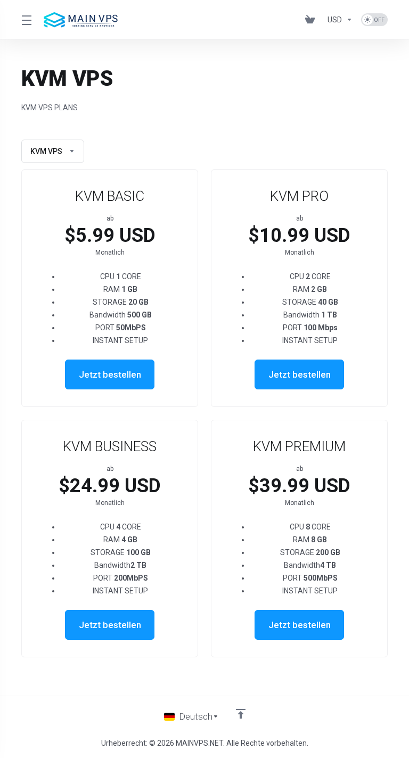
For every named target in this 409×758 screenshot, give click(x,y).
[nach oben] (240, 714)
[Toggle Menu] (26, 20)
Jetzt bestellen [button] (110, 374)
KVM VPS (46, 151)
